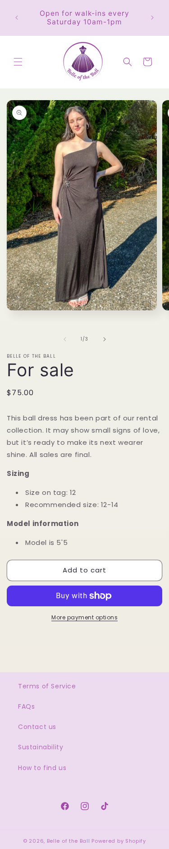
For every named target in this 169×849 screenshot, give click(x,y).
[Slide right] (104, 339)
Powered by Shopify (118, 840)
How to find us (42, 767)
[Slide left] (65, 339)
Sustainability (40, 747)
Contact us (37, 726)
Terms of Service (47, 686)
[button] (18, 62)
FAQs (26, 706)
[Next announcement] (152, 18)
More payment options (84, 617)
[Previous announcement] (17, 18)
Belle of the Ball (68, 840)
